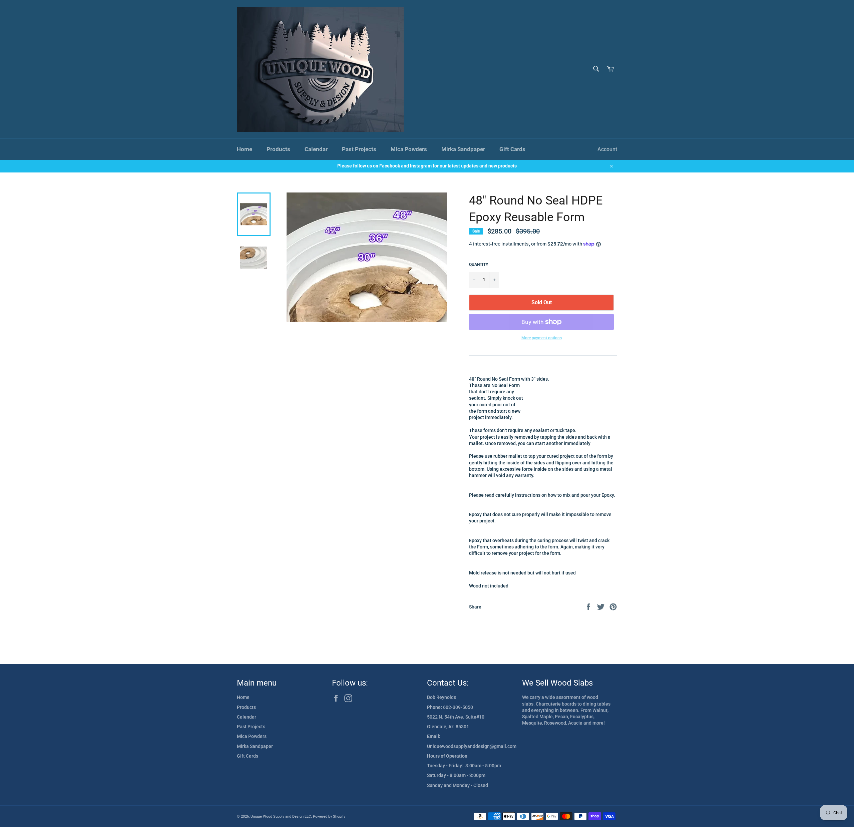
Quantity (478, 264)
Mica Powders (409, 149)
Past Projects (359, 149)
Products (278, 149)
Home (244, 149)
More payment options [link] (541, 338)
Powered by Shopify (329, 816)
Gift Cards (512, 149)
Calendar (316, 149)
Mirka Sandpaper (463, 149)
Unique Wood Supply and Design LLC (281, 816)
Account (607, 149)
